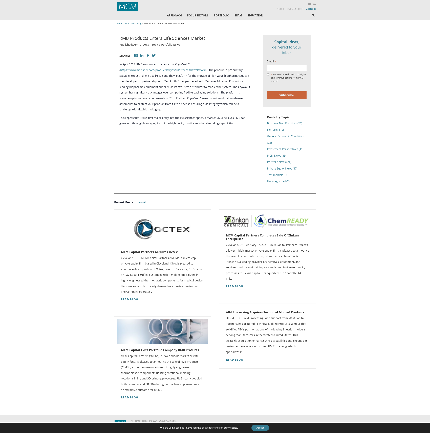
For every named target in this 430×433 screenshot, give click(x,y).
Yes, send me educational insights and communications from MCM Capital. (288, 78)
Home (120, 23)
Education (255, 15)
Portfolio (221, 15)
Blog (139, 23)
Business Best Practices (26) (284, 123)
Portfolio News (170, 44)
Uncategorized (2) (278, 181)
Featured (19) (275, 130)
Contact (311, 9)
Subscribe (286, 95)
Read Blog (129, 299)
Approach (174, 15)
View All (141, 202)
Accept (260, 427)
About (280, 9)
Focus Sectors (197, 15)
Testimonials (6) (277, 175)
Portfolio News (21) (279, 162)
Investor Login (295, 9)
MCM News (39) (276, 155)
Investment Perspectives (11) (285, 149)
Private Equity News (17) (282, 168)
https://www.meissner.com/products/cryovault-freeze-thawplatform (163, 70)
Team (238, 15)
